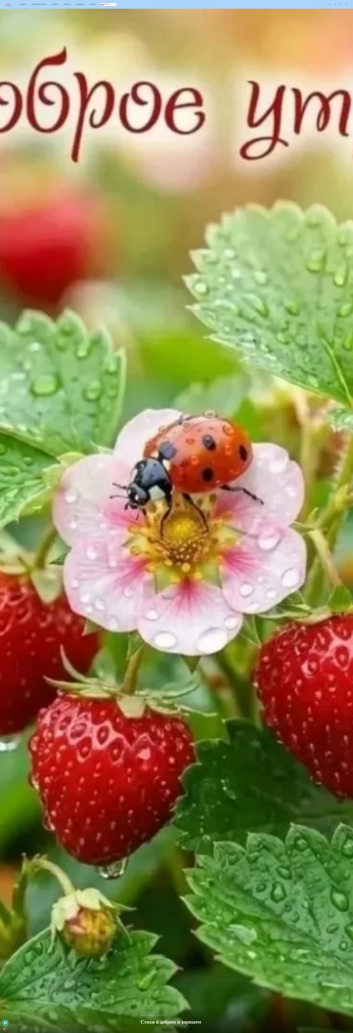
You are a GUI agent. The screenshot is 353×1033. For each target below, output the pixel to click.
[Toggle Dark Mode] (335, 4)
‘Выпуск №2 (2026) (148, 1015)
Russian (106, 4)
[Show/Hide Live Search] (329, 4)
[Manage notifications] (4, 1028)
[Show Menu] (346, 4)
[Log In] (340, 4)
